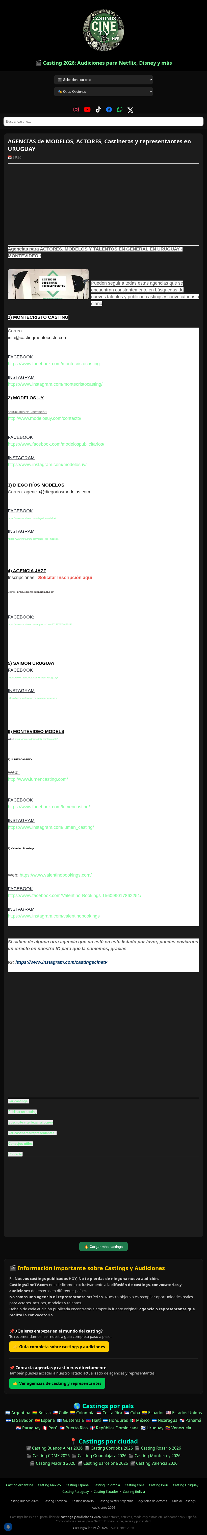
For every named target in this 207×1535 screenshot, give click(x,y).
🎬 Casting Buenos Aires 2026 (54, 1448)
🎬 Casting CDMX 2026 (48, 1455)
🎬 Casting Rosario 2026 (158, 1448)
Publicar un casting (22, 1112)
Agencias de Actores (152, 1501)
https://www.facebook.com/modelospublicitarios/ (56, 444)
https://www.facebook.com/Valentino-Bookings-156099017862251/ (74, 895)
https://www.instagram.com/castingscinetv (61, 962)
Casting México (49, 1485)
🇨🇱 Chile (60, 1412)
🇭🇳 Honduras (115, 1420)
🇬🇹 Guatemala (70, 1420)
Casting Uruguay (185, 1485)
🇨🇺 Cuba (132, 1412)
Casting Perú (158, 1485)
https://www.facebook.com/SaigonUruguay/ (33, 677)
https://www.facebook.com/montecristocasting (54, 363)
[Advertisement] (103, 204)
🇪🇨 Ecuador (153, 1412)
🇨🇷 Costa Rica (109, 1412)
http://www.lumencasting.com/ (38, 779)
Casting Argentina (19, 1485)
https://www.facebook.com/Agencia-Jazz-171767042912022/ (40, 624)
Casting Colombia (106, 1485)
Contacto (15, 1154)
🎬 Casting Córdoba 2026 (109, 1448)
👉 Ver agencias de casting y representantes (57, 1383)
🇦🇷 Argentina (17, 1412)
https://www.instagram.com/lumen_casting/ (51, 827)
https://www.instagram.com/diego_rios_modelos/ (33, 539)
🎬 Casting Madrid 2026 (52, 1463)
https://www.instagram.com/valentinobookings (54, 916)
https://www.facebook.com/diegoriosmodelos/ (32, 518)
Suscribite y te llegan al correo (30, 1122)
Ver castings (18, 1101)
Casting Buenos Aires (24, 1501)
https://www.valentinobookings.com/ (56, 875)
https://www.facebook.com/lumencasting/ (49, 806)
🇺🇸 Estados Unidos (184, 1412)
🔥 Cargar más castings (103, 1247)
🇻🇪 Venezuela (178, 1428)
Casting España (77, 1485)
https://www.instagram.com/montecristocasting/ (55, 384)
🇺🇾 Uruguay (152, 1428)
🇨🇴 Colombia (82, 1412)
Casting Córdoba (55, 1501)
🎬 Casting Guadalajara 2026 (99, 1455)
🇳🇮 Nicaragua (164, 1420)
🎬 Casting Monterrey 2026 (154, 1455)
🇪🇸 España (45, 1420)
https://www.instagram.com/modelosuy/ (47, 464)
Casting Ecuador (106, 1491)
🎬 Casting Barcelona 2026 (102, 1463)
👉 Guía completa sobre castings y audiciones (59, 1346)
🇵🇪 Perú (50, 1428)
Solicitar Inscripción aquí (65, 577)
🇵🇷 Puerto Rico (74, 1428)
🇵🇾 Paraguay (28, 1428)
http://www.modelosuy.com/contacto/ (44, 418)
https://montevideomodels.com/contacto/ (36, 739)
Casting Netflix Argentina (116, 1501)
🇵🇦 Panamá (190, 1420)
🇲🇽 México (140, 1420)
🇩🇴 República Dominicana (114, 1428)
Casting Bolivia (134, 1491)
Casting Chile (134, 1485)
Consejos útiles (20, 1143)
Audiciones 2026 (103, 1507)
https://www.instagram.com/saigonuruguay (32, 698)
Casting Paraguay (75, 1491)
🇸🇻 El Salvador (19, 1420)
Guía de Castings (184, 1501)
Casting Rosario (83, 1501)
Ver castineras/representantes (31, 1133)
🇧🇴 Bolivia (41, 1412)
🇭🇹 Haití (93, 1420)
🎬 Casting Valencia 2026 (153, 1463)
